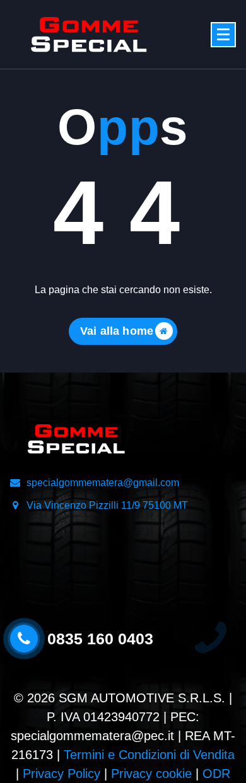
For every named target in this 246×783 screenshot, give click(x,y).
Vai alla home (116, 331)
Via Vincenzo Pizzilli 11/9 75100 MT (107, 505)
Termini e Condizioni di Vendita (149, 755)
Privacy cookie (151, 773)
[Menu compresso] (223, 34)
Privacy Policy (61, 773)
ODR (216, 773)
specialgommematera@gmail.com (102, 482)
